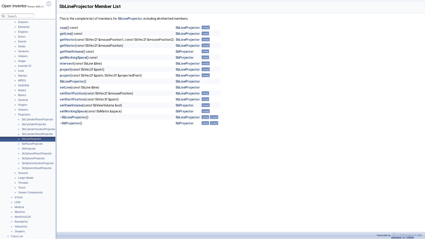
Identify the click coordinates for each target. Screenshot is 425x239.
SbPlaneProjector (32, 143)
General (23, 100)
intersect (66, 63)
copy (63, 27)
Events (22, 41)
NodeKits (23, 85)
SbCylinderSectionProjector (38, 129)
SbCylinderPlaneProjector (37, 119)
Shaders (20, 231)
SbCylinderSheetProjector (37, 134)
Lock (21, 70)
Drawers (23, 22)
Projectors (24, 114)
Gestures (23, 51)
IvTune (19, 197)
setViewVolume (71, 105)
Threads (23, 182)
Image (22, 61)
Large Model (25, 177)
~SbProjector (70, 123)
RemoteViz (21, 221)
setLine (65, 87)
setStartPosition (72, 93)
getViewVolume (71, 51)
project (65, 69)
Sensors (23, 173)
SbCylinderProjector (34, 124)
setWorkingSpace (73, 111)
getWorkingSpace (73, 57)
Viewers (23, 109)
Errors (21, 36)
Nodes (22, 90)
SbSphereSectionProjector (38, 163)
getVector (67, 39)
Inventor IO (24, 65)
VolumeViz (21, 226)
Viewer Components (30, 192)
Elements (23, 27)
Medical (19, 207)
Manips (22, 75)
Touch (21, 187)
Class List (17, 236)
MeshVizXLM (23, 216)
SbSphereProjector (33, 158)
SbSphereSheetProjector (37, 168)
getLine (65, 33)
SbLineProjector (31, 139)
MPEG (22, 80)
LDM (17, 202)
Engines (23, 31)
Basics (22, 95)
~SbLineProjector (73, 117)
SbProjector (29, 148)
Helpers (23, 56)
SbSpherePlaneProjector (37, 153)
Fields (21, 46)
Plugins (22, 104)
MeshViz (20, 212)
